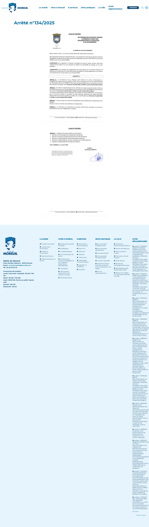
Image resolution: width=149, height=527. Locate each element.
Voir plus (135, 511)
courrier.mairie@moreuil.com (20, 265)
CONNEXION (133, 7)
